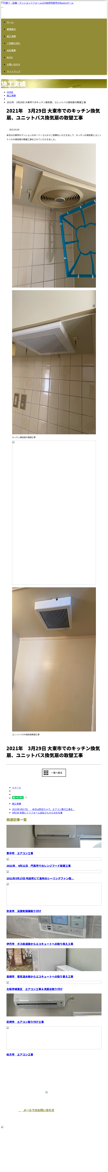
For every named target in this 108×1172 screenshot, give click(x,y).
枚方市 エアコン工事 (19, 1054)
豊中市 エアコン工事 (19, 853)
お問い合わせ (13, 64)
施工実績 (11, 36)
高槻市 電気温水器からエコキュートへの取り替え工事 (39, 976)
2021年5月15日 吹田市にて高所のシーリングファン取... (40, 878)
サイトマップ (13, 71)
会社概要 (11, 50)
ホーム (10, 22)
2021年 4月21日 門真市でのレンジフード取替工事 (38, 865)
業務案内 (11, 29)
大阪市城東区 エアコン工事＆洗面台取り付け (34, 989)
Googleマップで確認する (15, 1142)
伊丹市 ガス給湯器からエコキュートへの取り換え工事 (39, 944)
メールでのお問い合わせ (38, 1110)
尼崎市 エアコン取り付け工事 (25, 1022)
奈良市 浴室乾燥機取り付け (23, 911)
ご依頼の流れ (13, 43)
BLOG (10, 57)
